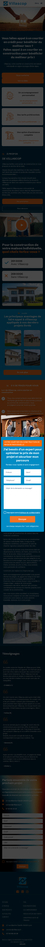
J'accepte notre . (24, 513)
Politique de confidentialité (29, 513)
